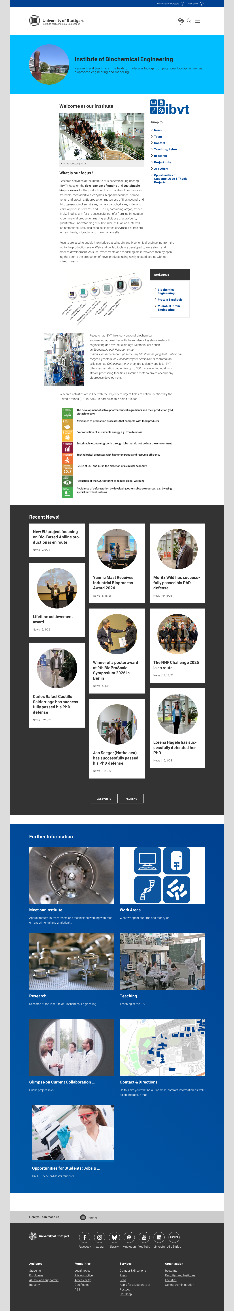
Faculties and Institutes (180, 1275)
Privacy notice (84, 1275)
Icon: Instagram (99, 1237)
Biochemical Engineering (167, 291)
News (158, 130)
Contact (159, 143)
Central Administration (179, 1284)
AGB (77, 1289)
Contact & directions (133, 1270)
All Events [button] (104, 798)
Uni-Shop (126, 1294)
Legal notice (82, 1270)
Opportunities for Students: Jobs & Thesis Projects (171, 178)
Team (158, 136)
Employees (36, 1275)
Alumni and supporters (43, 1280)
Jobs (123, 1280)
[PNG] (101, 298)
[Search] (189, 20)
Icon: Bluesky (114, 1237)
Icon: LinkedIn (159, 1237)
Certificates (82, 1284)
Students (35, 1270)
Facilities (171, 1280)
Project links (162, 162)
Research (160, 156)
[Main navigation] (197, 20)
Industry (34, 1284)
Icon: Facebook (84, 1237)
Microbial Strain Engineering (169, 307)
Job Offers (161, 169)
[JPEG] (170, 106)
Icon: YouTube (144, 1237)
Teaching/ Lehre (165, 149)
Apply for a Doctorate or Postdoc (135, 1287)
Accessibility (83, 1280)
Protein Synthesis (170, 299)
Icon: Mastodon (129, 1237)
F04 (193, 3)
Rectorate (171, 1270)
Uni (168, 3)
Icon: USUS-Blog (174, 1237)
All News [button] (131, 798)
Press (123, 1275)
